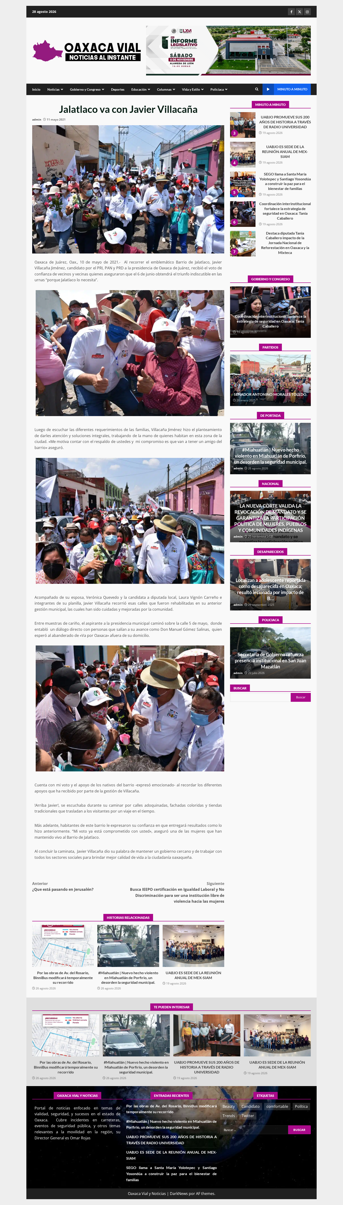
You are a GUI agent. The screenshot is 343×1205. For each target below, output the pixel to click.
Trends (229, 1115)
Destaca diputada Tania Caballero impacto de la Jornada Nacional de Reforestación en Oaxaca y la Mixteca (243, 195)
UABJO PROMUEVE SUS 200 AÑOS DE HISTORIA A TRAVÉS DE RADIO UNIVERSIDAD (206, 1035)
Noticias (53, 89)
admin (36, 119)
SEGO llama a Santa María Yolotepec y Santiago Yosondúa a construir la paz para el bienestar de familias (243, 136)
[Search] (256, 89)
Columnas (164, 89)
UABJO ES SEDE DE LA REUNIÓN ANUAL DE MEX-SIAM (193, 946)
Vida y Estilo (191, 89)
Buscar (240, 688)
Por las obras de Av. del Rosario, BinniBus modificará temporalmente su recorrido (63, 946)
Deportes (117, 89)
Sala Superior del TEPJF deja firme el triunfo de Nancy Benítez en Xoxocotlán (270, 391)
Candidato (251, 1106)
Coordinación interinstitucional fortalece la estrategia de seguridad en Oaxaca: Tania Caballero (243, 165)
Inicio (36, 89)
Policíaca (217, 89)
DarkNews (179, 1193)
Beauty (229, 1106)
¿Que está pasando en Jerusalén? (63, 886)
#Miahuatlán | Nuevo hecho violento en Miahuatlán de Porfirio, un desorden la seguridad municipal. (128, 946)
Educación (139, 89)
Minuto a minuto (292, 89)
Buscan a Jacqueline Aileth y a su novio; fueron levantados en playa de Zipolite (270, 592)
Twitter (248, 1115)
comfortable (277, 1106)
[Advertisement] (228, 50)
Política (301, 1106)
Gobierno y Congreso (85, 89)
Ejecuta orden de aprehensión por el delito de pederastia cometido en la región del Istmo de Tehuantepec (270, 660)
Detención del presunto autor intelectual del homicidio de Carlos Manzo (270, 524)
